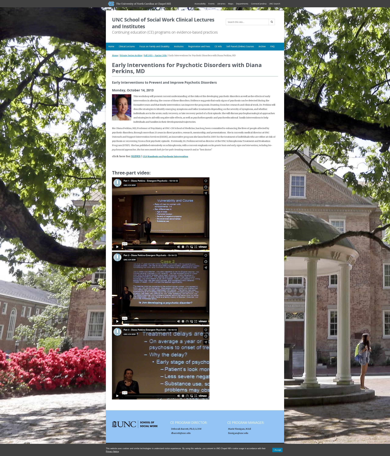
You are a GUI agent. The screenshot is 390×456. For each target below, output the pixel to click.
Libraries (221, 3)
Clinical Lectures (127, 46)
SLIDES (135, 156)
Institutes (179, 46)
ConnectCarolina (258, 3)
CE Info (218, 46)
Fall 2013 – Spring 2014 (155, 55)
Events (211, 3)
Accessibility (200, 3)
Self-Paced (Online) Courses (240, 46)
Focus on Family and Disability (154, 46)
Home (111, 46)
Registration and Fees (199, 46)
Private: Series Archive (131, 55)
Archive (262, 46)
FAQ (272, 46)
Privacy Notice (112, 451)
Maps (230, 3)
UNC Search (274, 3)
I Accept (277, 450)
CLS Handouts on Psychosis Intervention (165, 156)
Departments (242, 3)
